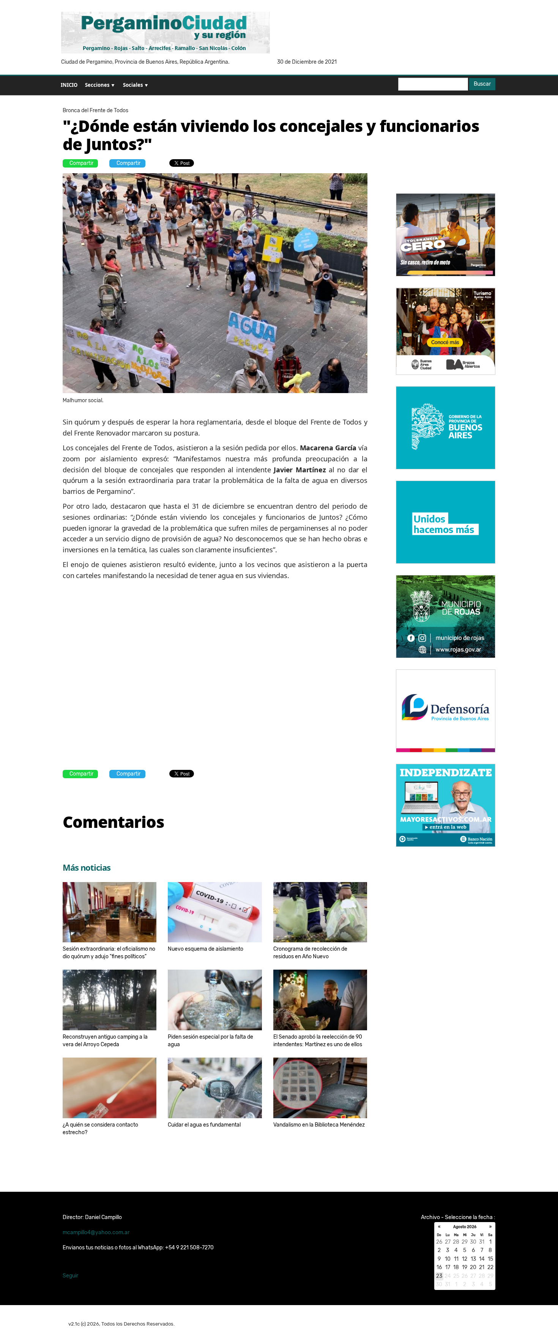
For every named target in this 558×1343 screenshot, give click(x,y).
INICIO (69, 84)
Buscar (482, 84)
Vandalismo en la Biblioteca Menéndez (319, 1125)
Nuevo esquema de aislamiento (205, 949)
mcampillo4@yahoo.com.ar (96, 1232)
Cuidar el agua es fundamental (204, 1125)
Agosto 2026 (464, 1227)
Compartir (81, 163)
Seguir (70, 1275)
